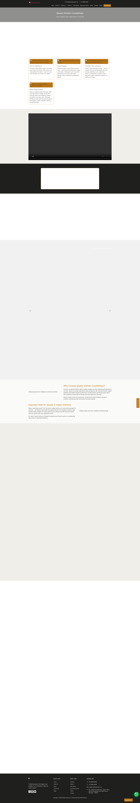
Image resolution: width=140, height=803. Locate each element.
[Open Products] (65, 5)
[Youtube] (35, 791)
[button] (30, 311)
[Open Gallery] (71, 5)
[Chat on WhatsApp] (136, 794)
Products (62, 16)
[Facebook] (32, 791)
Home (57, 16)
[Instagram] (29, 791)
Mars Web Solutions (82, 797)
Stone (67, 16)
